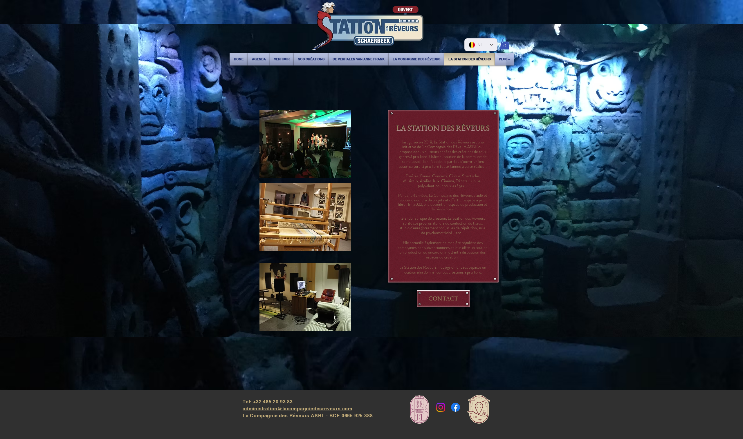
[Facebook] (455, 407)
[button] (505, 44)
